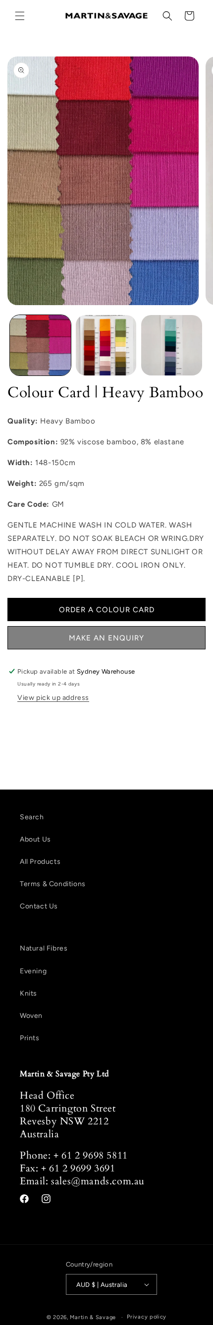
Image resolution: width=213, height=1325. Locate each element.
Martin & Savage (93, 1317)
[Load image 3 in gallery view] (171, 345)
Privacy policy (146, 1317)
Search (32, 817)
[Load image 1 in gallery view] (40, 345)
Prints (30, 1038)
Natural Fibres (43, 948)
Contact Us (39, 906)
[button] (20, 16)
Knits (28, 993)
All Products (40, 861)
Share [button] (29, 724)
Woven (31, 1015)
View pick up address (53, 697)
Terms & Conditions (53, 884)
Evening (33, 971)
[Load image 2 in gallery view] (106, 345)
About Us (35, 839)
